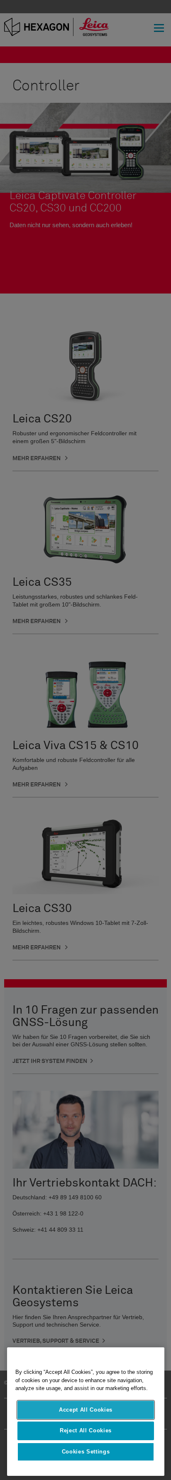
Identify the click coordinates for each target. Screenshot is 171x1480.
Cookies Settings (86, 1451)
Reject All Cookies (86, 1430)
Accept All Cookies (85, 1410)
